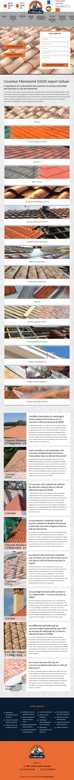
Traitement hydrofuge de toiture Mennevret (29, 731)
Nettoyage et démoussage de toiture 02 (52, 19)
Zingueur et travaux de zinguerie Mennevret (12, 721)
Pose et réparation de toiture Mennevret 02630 (28, 720)
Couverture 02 (22, 17)
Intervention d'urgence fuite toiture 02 (62, 18)
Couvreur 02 (4, 17)
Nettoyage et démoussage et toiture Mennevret (12, 715)
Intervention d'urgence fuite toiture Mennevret (63, 713)
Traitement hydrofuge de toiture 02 (13, 18)
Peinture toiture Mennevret (44, 716)
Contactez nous (14, 55)
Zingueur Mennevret (62, 727)
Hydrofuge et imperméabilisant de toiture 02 (41, 18)
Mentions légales (48, 777)
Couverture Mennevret (46, 712)
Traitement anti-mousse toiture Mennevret (63, 723)
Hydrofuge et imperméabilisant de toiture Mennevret (45, 722)
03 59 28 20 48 (10, 5)
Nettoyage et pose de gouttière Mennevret (11, 726)
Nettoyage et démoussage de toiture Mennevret (46, 730)
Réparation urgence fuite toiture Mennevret (29, 726)
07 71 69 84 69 (22, 5)
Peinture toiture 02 (31, 18)
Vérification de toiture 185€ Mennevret (62, 718)
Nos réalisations (15, 47)
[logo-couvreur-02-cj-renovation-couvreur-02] (35, 5)
